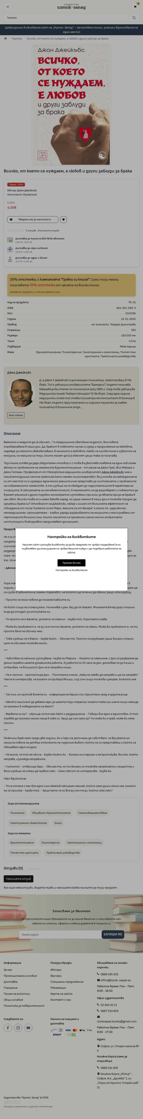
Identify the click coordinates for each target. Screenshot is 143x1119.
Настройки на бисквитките (72, 570)
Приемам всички (72, 562)
